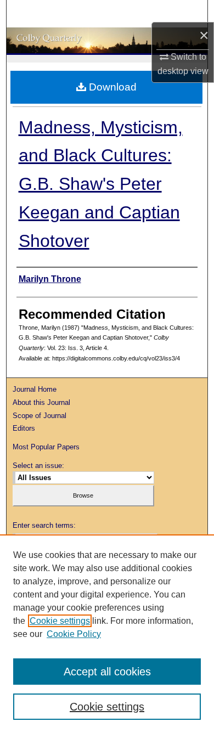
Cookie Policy (74, 634)
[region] (107, 633)
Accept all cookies (107, 672)
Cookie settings (60, 620)
